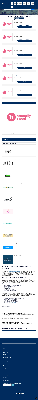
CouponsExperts (13, 302)
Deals (17, 18)
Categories (4, 354)
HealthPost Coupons (17, 195)
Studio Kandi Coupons (17, 207)
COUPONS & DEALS (19, 3)
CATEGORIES (24, 3)
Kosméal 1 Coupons (17, 219)
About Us (4, 365)
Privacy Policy (5, 359)
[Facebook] (16, 393)
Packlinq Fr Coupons (17, 243)
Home (4, 348)
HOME (12, 3)
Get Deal (24, 26)
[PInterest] (19, 393)
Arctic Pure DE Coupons (17, 255)
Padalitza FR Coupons (17, 231)
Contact (4, 363)
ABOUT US (28, 3)
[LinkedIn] (23, 393)
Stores (4, 350)
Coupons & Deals (5, 352)
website (9, 287)
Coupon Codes (21, 18)
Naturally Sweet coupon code (14, 271)
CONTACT (32, 3)
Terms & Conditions (6, 361)
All (14, 18)
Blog (3, 371)
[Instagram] (21, 393)
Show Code (25, 67)
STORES (15, 3)
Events (4, 373)
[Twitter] (18, 393)
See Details (5, 58)
